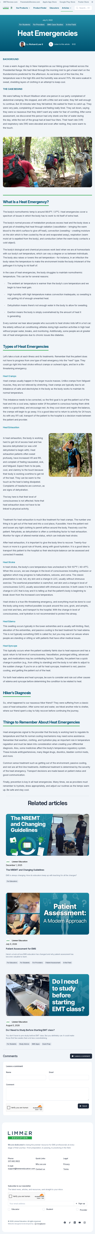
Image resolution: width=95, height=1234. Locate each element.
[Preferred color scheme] (92, 2)
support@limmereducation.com (21, 1169)
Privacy (66, 1164)
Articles (65, 8)
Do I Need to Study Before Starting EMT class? (30, 1030)
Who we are (41, 1164)
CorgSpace (41, 1224)
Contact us (40, 1169)
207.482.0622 (14, 1161)
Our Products (22, 8)
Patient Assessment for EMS (21, 948)
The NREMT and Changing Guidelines (25, 870)
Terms (66, 1169)
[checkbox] (9, 1209)
